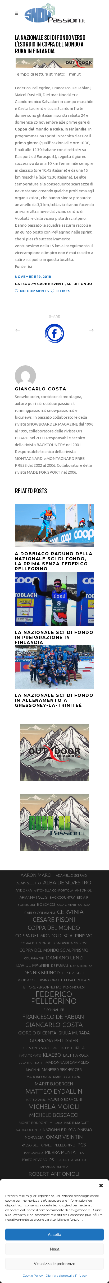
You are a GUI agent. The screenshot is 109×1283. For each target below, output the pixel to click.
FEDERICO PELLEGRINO (54, 998)
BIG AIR (82, 897)
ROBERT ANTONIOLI (54, 1173)
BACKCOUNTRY (62, 897)
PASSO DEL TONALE (37, 1145)
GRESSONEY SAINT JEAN (40, 1047)
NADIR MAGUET (76, 1123)
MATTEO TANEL (36, 1099)
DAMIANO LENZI (65, 957)
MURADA (56, 1123)
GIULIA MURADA (74, 1032)
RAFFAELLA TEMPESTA (53, 1166)
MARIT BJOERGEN (54, 1083)
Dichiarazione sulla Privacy (66, 1275)
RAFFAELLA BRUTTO (72, 1159)
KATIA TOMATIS (30, 1055)
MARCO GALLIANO (67, 1077)
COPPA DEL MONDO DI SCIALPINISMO (54, 935)
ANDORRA (24, 890)
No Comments (34, 291)
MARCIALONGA (38, 1077)
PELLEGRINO (64, 1145)
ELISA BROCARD (78, 980)
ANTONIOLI (83, 890)
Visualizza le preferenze (54, 1263)
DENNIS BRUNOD (42, 972)
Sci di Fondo (79, 284)
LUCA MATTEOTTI (31, 1062)
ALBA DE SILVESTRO (67, 882)
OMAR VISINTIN (64, 1137)
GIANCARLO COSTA (54, 1024)
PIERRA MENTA (60, 1152)
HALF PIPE (66, 1047)
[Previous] (29, 329)
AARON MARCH (37, 875)
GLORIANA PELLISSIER (54, 1040)
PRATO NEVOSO (34, 1159)
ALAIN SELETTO (28, 883)
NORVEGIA (34, 1137)
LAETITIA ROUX (76, 1055)
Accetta (54, 1234)
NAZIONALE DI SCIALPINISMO (67, 1129)
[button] (101, 1185)
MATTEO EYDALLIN (53, 1091)
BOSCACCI (46, 904)
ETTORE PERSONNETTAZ (42, 987)
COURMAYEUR (34, 958)
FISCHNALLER (54, 1009)
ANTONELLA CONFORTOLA (53, 890)
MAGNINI (33, 1069)
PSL (52, 1159)
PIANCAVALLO (33, 1152)
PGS (82, 1144)
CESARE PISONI (54, 919)
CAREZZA (84, 904)
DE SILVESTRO (73, 973)
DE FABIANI (59, 965)
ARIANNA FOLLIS (33, 897)
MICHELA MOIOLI (54, 1106)
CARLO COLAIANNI (39, 913)
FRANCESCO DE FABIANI (54, 1016)
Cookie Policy (32, 1275)
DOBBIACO (25, 980)
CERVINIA (70, 911)
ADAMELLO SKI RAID (71, 875)
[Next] (80, 329)
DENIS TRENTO (81, 965)
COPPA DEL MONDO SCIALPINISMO (54, 950)
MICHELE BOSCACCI (54, 1115)
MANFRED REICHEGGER (62, 1069)
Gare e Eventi (51, 284)
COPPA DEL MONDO (54, 928)
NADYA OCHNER (28, 1130)
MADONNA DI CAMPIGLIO (67, 1062)
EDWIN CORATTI (49, 980)
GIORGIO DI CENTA (37, 1032)
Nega (54, 1249)
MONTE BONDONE (33, 1123)
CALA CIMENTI (66, 904)
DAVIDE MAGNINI (32, 965)
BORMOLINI (26, 904)
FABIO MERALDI (74, 987)
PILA (81, 1152)
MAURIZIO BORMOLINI (65, 1099)
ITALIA (80, 1048)
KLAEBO (52, 1054)
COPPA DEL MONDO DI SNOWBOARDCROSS (54, 943)
